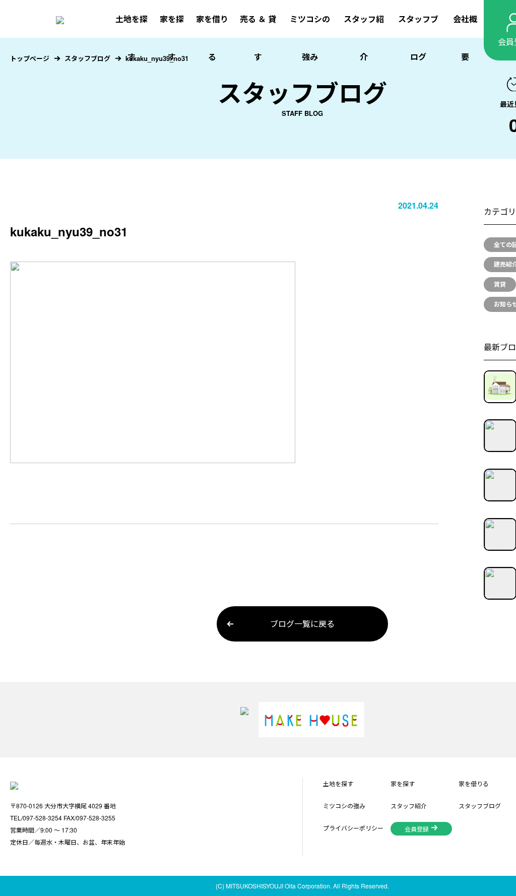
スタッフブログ (418, 37)
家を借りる (212, 37)
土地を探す (131, 37)
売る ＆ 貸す (258, 37)
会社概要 (465, 37)
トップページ (29, 58)
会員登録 (417, 828)
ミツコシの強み (310, 37)
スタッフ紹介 (364, 37)
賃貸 (500, 284)
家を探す (172, 37)
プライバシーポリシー (353, 827)
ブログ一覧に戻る (302, 623)
